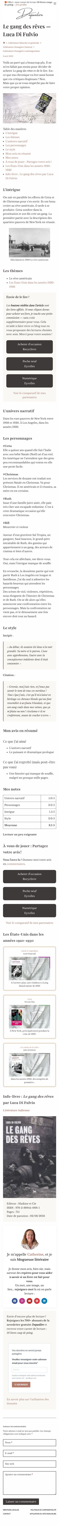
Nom (8, 1442)
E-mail (9, 1453)
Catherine (35, 1254)
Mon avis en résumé (18, 153)
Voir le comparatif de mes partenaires (29, 922)
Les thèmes (12, 137)
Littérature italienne (16, 1110)
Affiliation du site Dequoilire (43, 1514)
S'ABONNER (21, 1384)
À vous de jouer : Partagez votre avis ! (28, 161)
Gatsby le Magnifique (29, 951)
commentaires (16, 864)
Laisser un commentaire (21, 1501)
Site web (9, 1463)
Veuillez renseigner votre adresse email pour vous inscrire (29, 1361)
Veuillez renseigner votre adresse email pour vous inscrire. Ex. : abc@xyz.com (28, 1377)
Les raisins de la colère (29, 1047)
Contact (7, 1514)
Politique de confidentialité (43, 1510)
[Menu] (55, 3)
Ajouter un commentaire (19, 1474)
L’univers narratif (16, 141)
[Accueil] (4, 43)
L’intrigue (11, 133)
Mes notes (11, 157)
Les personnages (15, 145)
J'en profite (21, 4)
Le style (10, 149)
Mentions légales (11, 1510)
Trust (29, 999)
